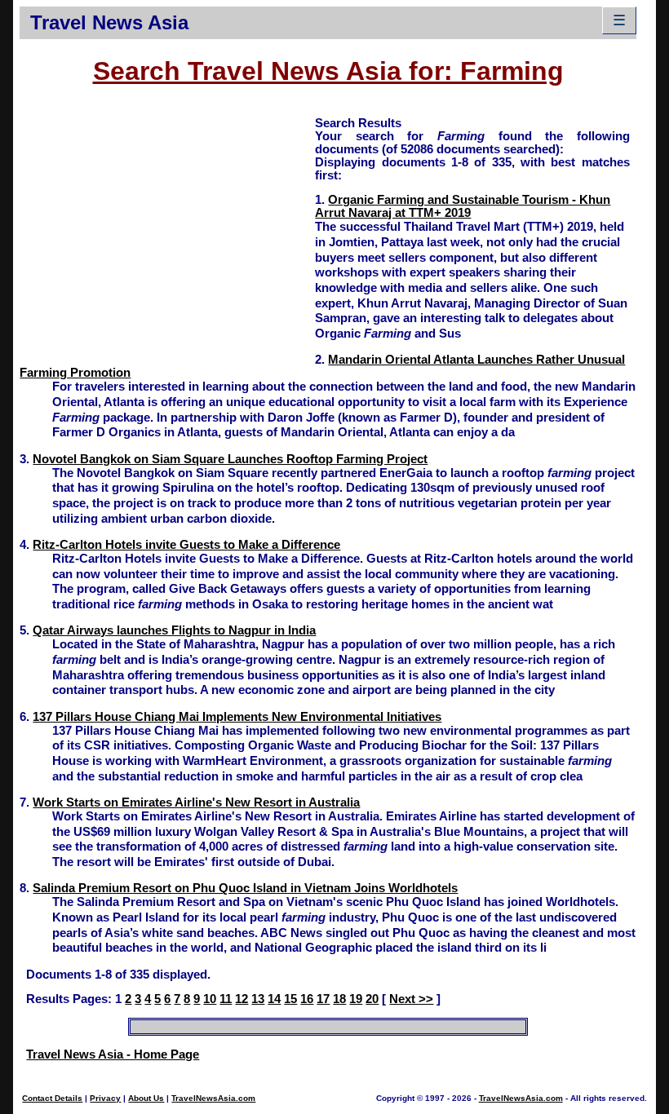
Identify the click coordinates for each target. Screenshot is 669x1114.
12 (241, 999)
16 (306, 999)
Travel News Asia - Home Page (112, 1054)
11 (225, 999)
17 (323, 999)
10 (209, 999)
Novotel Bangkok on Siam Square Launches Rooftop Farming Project (230, 459)
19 (355, 999)
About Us (146, 1098)
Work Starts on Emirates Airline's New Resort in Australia (196, 802)
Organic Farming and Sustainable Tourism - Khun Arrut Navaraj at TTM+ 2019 (462, 206)
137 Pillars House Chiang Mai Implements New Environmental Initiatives (237, 716)
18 (339, 999)
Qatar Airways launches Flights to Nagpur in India (174, 630)
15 (290, 999)
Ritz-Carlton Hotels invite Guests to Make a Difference (186, 544)
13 (257, 999)
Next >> (411, 999)
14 (274, 999)
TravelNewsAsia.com (213, 1098)
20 (372, 999)
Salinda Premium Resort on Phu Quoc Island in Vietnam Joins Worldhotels (245, 888)
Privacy (105, 1098)
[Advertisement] (167, 229)
